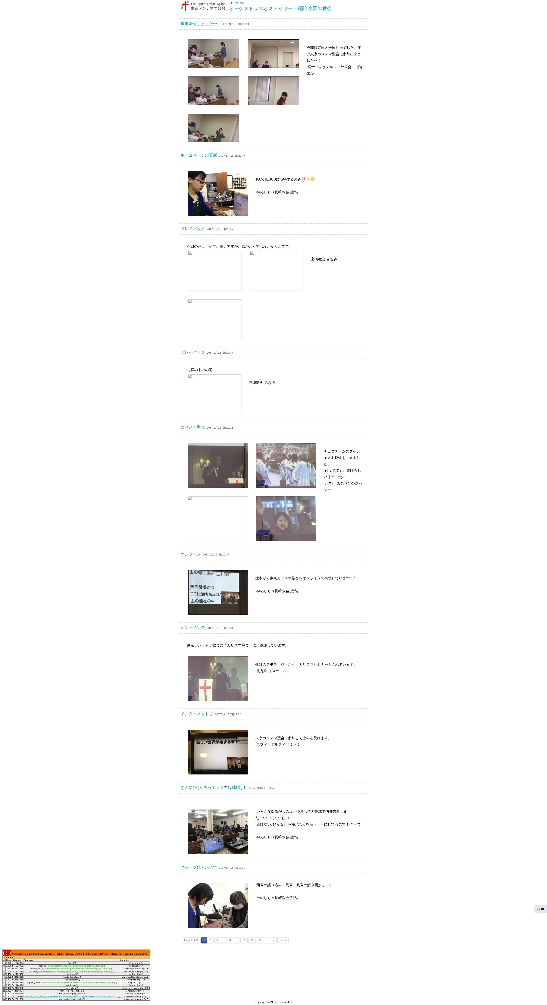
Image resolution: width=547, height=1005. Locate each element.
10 (244, 940)
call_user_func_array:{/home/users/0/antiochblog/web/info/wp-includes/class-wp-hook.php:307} (70, 996)
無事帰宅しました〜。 (201, 23)
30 (259, 940)
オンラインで (193, 627)
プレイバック (193, 228)
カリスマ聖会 (193, 427)
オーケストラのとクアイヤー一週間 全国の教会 (280, 8)
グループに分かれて (199, 867)
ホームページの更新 (199, 155)
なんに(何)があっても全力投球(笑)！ (214, 787)
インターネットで (197, 714)
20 (251, 940)
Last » (283, 940)
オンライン (191, 554)
